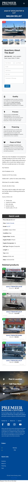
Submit (7, 86)
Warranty (15, 448)
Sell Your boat (15, 384)
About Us (12, 421)
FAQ (15, 450)
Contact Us (4, 421)
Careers (20, 421)
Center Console (10, 223)
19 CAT (8, 227)
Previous (2, 41)
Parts (2, 468)
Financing (15, 388)
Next (25, 41)
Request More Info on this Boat (8, 481)
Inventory (3, 461)
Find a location (15, 379)
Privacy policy (14, 478)
